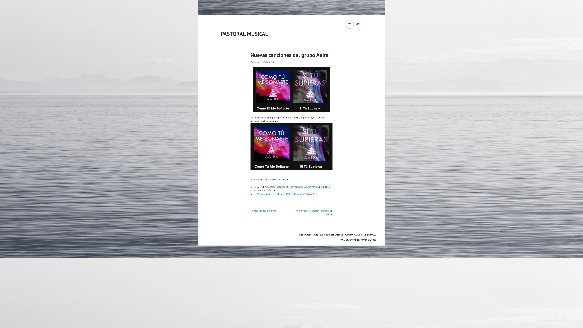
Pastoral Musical (244, 33)
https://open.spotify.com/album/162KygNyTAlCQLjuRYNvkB (299, 186)
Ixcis (315, 234)
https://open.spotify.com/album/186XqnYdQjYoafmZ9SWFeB (282, 194)
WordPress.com (215, 239)
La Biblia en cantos (331, 234)
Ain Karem (305, 234)
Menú (359, 24)
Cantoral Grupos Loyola (360, 234)
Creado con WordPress (218, 235)
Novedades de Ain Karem (263, 210)
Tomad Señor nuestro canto (358, 240)
